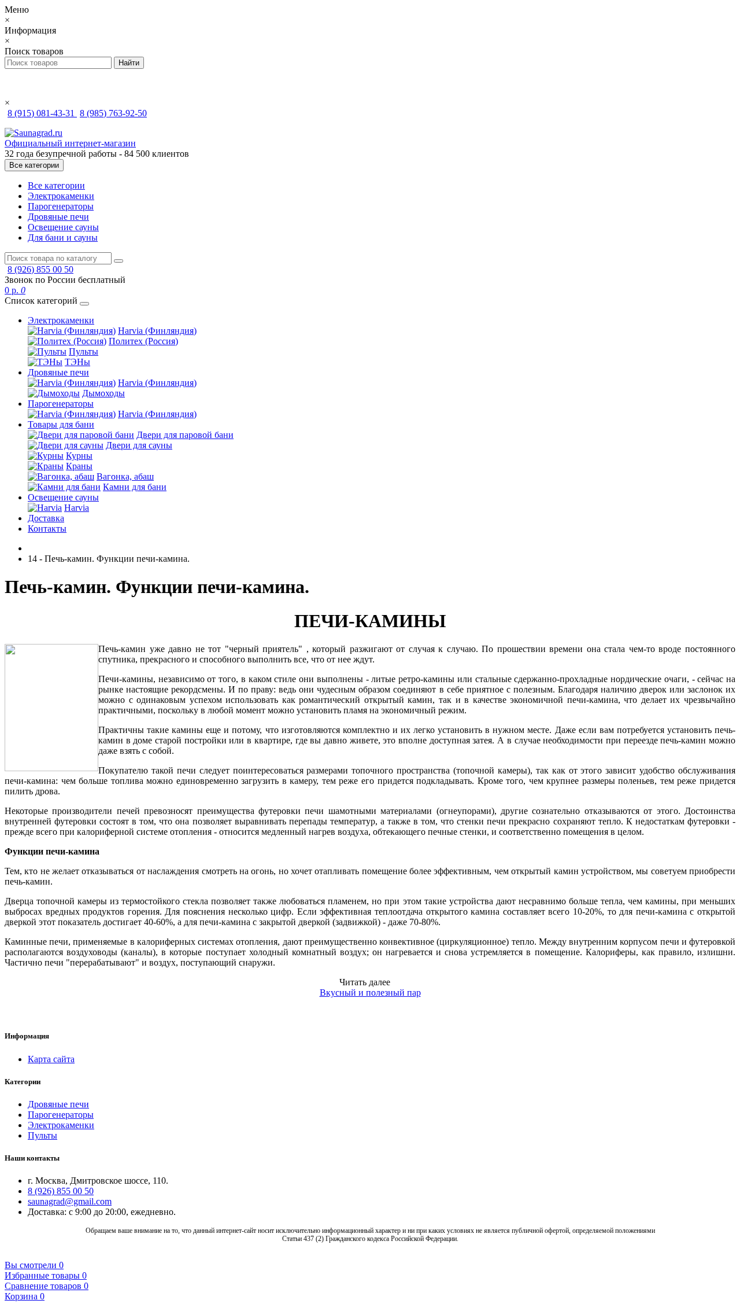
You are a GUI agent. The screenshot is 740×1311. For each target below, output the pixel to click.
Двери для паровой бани (185, 435)
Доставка (46, 518)
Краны (79, 466)
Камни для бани (134, 487)
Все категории (56, 185)
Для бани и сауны (63, 237)
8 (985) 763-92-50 (113, 113)
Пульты (83, 351)
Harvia (76, 508)
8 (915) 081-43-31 (42, 113)
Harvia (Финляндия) (157, 331)
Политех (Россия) (143, 341)
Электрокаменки (61, 196)
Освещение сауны (63, 227)
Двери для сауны (139, 445)
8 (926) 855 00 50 (40, 269)
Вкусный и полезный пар (370, 992)
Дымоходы (103, 393)
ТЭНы (77, 362)
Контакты (47, 528)
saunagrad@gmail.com (70, 1201)
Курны (79, 456)
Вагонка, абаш (125, 476)
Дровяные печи (58, 217)
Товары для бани (61, 424)
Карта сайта (51, 1059)
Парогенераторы (61, 206)
